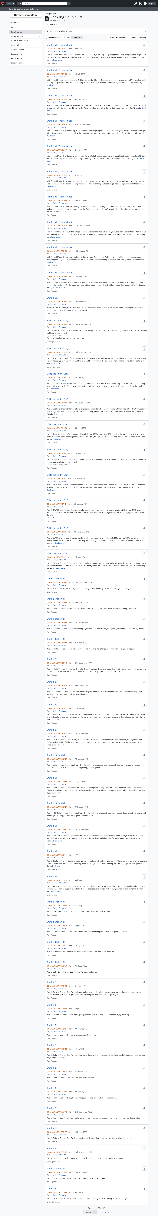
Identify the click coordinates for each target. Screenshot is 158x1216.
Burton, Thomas (25, 63)
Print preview (53, 38)
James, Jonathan (25, 37)
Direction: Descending (138, 38)
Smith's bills (52, 298)
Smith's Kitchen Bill (56, 578)
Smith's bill (52, 778)
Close (58, 13)
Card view (66, 38)
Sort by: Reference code (117, 38)
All (12, 27)
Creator (15, 22)
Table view (78, 38)
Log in (151, 4)
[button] (135, 3)
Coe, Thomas (25, 32)
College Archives (59, 51)
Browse (10, 4)
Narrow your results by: (26, 14)
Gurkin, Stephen (25, 50)
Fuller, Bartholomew (25, 41)
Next (107, 1212)
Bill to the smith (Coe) (57, 320)
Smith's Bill (52, 659)
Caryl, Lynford (25, 54)
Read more (57, 60)
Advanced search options (59, 31)
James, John (25, 45)
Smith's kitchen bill (56, 755)
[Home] (3, 3)
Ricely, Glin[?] (25, 59)
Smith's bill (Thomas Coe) (59, 45)
